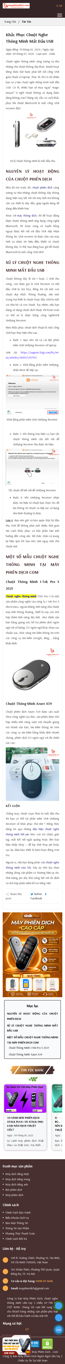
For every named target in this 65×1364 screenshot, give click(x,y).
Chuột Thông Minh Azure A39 (25, 1054)
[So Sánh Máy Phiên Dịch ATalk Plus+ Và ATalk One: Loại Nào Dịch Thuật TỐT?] (25, 1098)
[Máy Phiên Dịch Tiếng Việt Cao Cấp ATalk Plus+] (32, 954)
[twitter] (13, 1329)
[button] (59, 1117)
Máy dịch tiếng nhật (17, 1174)
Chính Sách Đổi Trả (16, 1238)
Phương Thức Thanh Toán (20, 1233)
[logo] (16, 6)
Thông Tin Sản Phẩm (17, 1228)
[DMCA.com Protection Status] (48, 1343)
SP (59, 6)
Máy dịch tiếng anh (16, 1184)
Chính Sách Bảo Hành (18, 1212)
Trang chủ (10, 21)
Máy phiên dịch (14, 1195)
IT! (27, 1329)
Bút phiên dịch (13, 1189)
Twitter (38, 894)
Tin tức (26, 21)
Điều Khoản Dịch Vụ (17, 1217)
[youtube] (17, 1329)
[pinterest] (31, 1329)
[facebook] (4, 1329)
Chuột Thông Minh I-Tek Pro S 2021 (29, 1047)
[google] (8, 1329)
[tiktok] (22, 1329)
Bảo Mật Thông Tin (16, 1223)
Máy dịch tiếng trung (17, 1179)
